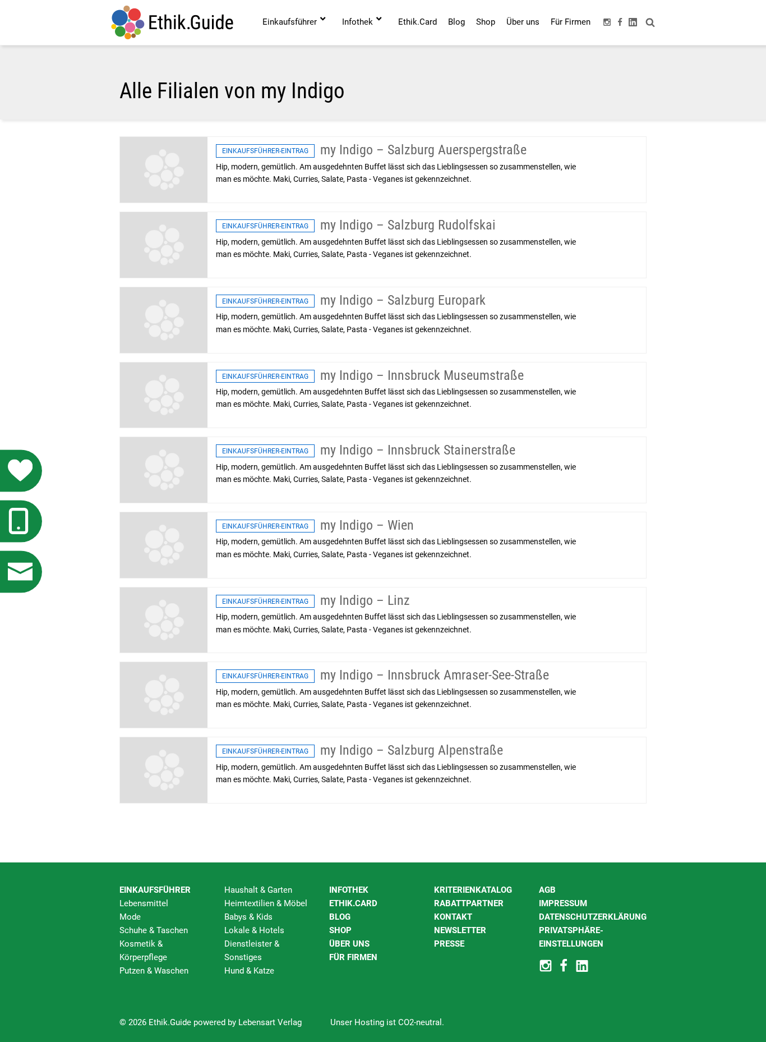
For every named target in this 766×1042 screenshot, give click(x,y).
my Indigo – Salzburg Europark (403, 300)
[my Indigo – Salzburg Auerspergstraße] (163, 169)
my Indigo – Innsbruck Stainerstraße (417, 450)
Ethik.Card (353, 903)
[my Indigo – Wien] (163, 544)
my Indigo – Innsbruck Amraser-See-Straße (434, 675)
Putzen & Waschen (153, 971)
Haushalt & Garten (258, 890)
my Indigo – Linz (365, 600)
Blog (339, 917)
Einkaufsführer (155, 890)
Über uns (349, 944)
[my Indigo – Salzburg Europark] (163, 319)
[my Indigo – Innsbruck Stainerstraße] (163, 470)
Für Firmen (353, 957)
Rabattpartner (469, 903)
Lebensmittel (143, 903)
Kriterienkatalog (473, 890)
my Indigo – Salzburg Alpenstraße (411, 750)
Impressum (563, 903)
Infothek (348, 890)
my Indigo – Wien (367, 525)
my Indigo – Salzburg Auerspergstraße (423, 150)
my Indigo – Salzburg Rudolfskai (408, 225)
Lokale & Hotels (254, 930)
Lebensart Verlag (270, 1022)
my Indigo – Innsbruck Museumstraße (422, 375)
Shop (340, 930)
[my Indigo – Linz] (163, 619)
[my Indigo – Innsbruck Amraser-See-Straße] (163, 695)
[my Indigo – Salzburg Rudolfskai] (163, 244)
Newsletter (460, 930)
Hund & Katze (249, 971)
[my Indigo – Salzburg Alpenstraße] (163, 769)
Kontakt (453, 917)
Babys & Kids (248, 917)
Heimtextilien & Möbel (265, 903)
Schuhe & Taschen (153, 930)
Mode (130, 917)
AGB (547, 890)
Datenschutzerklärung (593, 917)
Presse (449, 944)
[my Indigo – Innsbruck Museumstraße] (163, 394)
